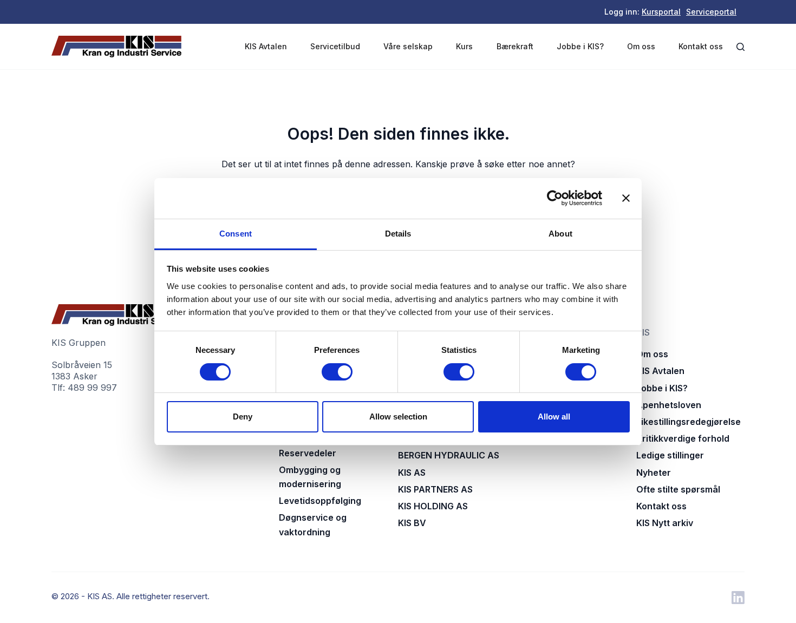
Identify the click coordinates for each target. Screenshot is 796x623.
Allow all (554, 416)
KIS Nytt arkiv (664, 522)
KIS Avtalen (266, 46)
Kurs (464, 46)
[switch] (337, 372)
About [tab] (560, 233)
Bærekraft (515, 46)
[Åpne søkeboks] (740, 47)
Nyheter (653, 472)
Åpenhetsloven (668, 404)
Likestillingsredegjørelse (688, 421)
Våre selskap (408, 46)
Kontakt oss (700, 46)
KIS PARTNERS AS (435, 489)
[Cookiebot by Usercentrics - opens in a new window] (554, 198)
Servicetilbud (335, 46)
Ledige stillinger (670, 455)
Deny (242, 416)
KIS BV (412, 522)
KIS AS (412, 472)
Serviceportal (711, 11)
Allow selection (398, 416)
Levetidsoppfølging (320, 500)
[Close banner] (626, 198)
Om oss (641, 46)
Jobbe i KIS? (580, 46)
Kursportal (661, 11)
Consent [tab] (235, 233)
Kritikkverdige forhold (682, 438)
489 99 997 (92, 387)
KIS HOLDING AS (433, 506)
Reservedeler (307, 453)
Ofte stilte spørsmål (678, 489)
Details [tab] (398, 233)
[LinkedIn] (738, 597)
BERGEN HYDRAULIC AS (448, 455)
